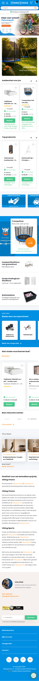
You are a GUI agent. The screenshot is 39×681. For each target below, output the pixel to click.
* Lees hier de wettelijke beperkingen (13, 622)
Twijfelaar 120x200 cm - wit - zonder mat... (13, 380)
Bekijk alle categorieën (10, 343)
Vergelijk (10, 109)
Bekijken (10, 120)
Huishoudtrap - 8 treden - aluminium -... (28, 159)
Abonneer (31, 617)
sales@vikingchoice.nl (10, 596)
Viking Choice (18, 484)
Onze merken (7, 424)
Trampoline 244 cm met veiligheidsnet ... (28, 101)
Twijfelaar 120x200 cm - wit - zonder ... (10, 102)
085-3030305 (7, 594)
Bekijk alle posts (8, 466)
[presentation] (31, 81)
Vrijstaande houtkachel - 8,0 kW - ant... (10, 159)
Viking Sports (28, 484)
